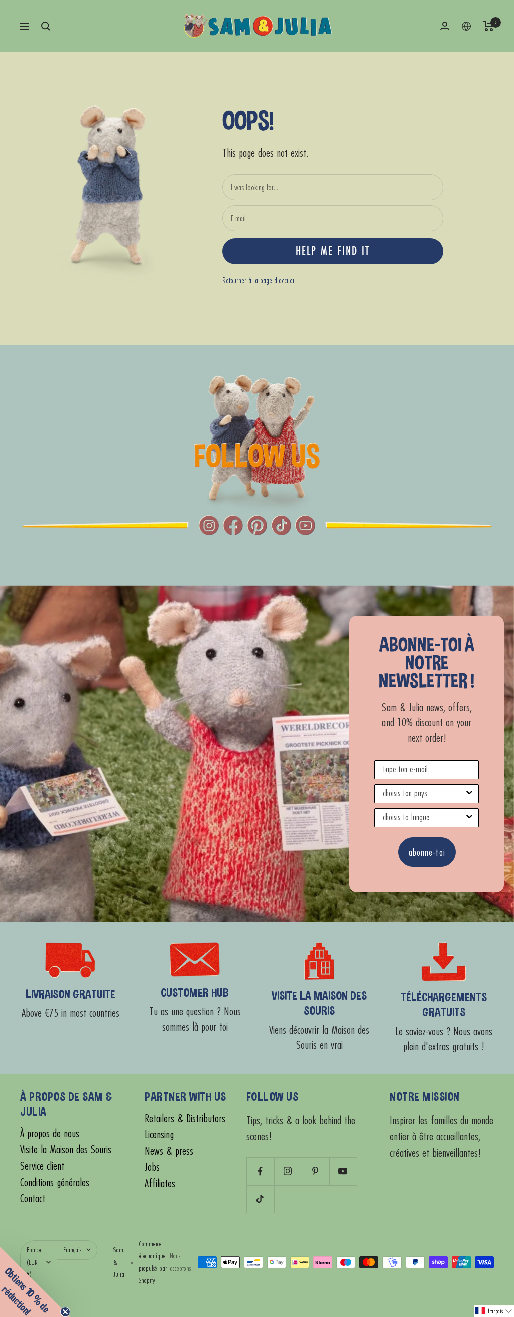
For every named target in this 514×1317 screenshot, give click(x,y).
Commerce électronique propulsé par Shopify (153, 1262)
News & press (169, 1151)
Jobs (152, 1167)
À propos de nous (49, 1133)
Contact (32, 1198)
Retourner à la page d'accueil (259, 280)
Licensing (159, 1134)
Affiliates (160, 1183)
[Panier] (488, 26)
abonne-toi (427, 852)
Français (72, 1249)
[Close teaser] (65, 1312)
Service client (42, 1166)
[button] (494, 1311)
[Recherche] (45, 26)
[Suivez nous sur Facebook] (260, 1171)
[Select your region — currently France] (466, 26)
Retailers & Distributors (185, 1118)
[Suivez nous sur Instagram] (288, 1171)
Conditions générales (54, 1182)
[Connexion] (444, 26)
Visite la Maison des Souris (65, 1149)
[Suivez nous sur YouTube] (343, 1171)
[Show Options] (469, 794)
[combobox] (423, 794)
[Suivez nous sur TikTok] (260, 1199)
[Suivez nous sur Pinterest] (315, 1171)
